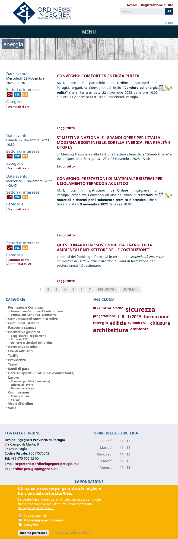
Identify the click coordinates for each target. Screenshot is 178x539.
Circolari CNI (19, 339)
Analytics (30, 525)
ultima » (130, 289)
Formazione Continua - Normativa (34, 314)
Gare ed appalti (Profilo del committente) (41, 373)
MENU (89, 32)
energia (100, 322)
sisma (118, 307)
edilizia (118, 323)
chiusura (160, 323)
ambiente (139, 328)
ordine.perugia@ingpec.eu (35, 469)
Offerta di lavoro (22, 385)
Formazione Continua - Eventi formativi (37, 311)
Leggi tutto (66, 128)
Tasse (12, 364)
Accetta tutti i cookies (73, 532)
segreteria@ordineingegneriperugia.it (47, 464)
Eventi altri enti (19, 107)
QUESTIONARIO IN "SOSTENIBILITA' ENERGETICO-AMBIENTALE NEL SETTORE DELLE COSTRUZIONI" (104, 247)
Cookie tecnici (34, 515)
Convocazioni (20, 396)
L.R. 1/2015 (130, 316)
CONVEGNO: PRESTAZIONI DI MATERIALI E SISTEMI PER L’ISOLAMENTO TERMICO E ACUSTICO (109, 181)
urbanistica (102, 307)
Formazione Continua (25, 307)
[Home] (40, 12)
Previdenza (17, 360)
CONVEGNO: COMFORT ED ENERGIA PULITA (98, 75)
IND (17, 94)
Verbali (16, 399)
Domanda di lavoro (23, 388)
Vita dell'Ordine (20, 403)
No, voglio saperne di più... (36, 508)
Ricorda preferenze (33, 533)
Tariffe (13, 355)
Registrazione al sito (157, 5)
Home (169, 23)
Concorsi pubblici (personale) (30, 381)
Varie (12, 408)
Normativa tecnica (23, 346)
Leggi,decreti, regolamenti (29, 336)
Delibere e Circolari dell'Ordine (32, 342)
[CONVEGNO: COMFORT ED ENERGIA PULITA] (165, 95)
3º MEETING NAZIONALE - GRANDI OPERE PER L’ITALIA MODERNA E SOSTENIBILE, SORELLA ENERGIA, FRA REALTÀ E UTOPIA (113, 142)
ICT (25, 94)
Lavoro (13, 377)
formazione (156, 316)
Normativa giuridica (24, 332)
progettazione (104, 316)
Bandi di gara (18, 368)
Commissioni (18, 392)
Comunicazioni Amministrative (19, 262)
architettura (110, 330)
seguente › (106, 289)
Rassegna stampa (22, 327)
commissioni (138, 322)
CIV (9, 94)
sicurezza (140, 309)
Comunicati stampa (23, 323)
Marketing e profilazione (43, 520)
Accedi (132, 5)
